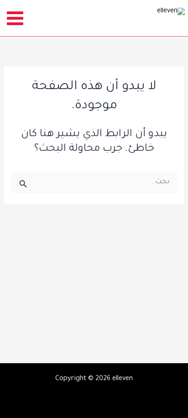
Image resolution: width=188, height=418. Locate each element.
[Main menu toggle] (15, 18)
